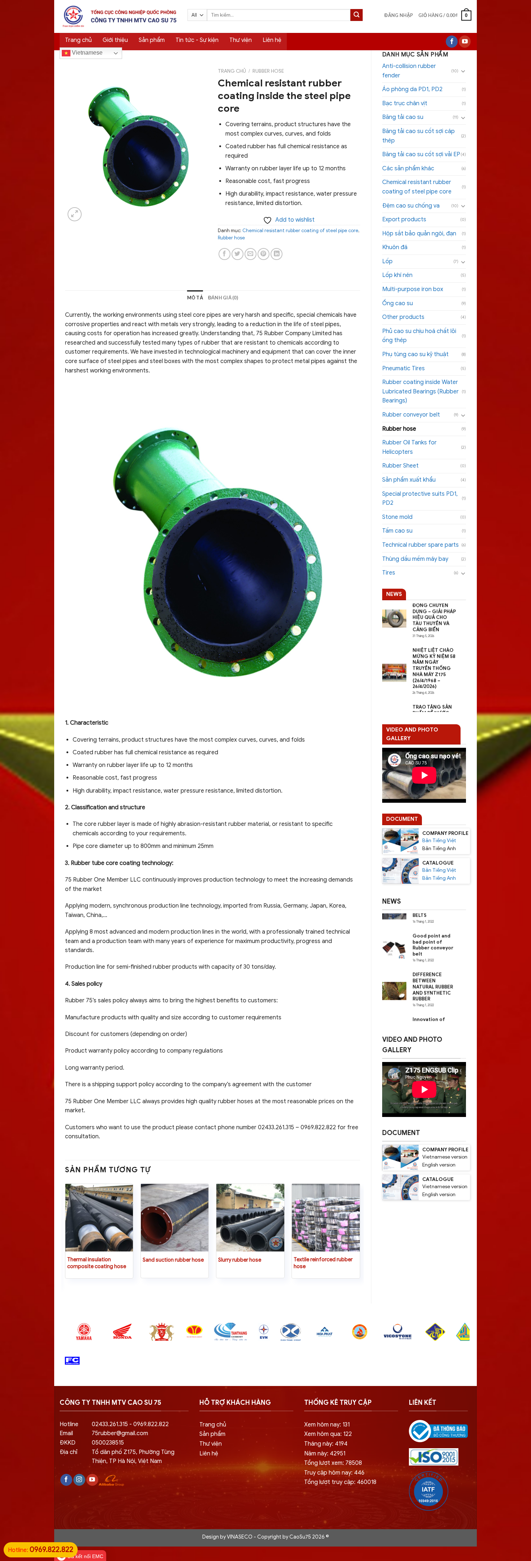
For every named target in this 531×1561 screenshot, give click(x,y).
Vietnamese (86, 53)
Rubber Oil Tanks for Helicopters (409, 447)
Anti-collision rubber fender (409, 71)
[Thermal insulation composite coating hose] (99, 1218)
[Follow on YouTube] (465, 41)
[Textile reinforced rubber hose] (326, 1218)
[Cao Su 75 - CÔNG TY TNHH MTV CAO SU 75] (118, 16)
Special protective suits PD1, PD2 (420, 498)
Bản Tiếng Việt (439, 840)
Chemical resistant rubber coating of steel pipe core (417, 187)
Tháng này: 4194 (325, 1443)
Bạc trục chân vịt (404, 103)
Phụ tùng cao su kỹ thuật (415, 354)
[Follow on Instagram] (79, 1480)
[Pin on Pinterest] (263, 254)
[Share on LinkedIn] (276, 254)
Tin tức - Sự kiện (197, 40)
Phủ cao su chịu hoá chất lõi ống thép (419, 336)
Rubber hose (399, 428)
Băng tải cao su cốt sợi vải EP (421, 154)
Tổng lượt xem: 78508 (333, 1463)
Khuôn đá (394, 247)
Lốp (387, 261)
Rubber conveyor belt (411, 414)
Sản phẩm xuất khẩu (409, 479)
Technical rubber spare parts (420, 545)
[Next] (359, 1237)
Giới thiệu (115, 40)
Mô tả (195, 297)
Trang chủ (78, 40)
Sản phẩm (152, 40)
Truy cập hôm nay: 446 (334, 1472)
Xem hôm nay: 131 (327, 1424)
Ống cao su (397, 303)
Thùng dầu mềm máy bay (415, 559)
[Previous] (65, 1237)
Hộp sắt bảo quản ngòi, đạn (419, 233)
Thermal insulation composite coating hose (96, 1263)
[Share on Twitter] (237, 254)
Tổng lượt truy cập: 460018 (340, 1482)
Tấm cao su (397, 530)
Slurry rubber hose (239, 1260)
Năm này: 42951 (324, 1453)
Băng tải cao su (402, 117)
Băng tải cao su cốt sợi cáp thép (418, 136)
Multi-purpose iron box (412, 289)
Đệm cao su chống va (411, 205)
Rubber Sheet (400, 465)
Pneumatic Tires (403, 368)
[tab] (195, 297)
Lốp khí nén (397, 275)
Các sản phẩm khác (408, 168)
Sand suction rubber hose (173, 1260)
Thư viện (240, 40)
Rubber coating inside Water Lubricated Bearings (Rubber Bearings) (420, 391)
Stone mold (397, 517)
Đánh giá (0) (223, 297)
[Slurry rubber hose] (250, 1218)
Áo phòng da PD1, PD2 (412, 89)
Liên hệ (272, 40)
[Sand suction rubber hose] (175, 1218)
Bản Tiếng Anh (439, 878)
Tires (388, 572)
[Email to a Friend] (250, 254)
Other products (403, 317)
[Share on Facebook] (224, 254)
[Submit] (356, 15)
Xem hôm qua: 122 (328, 1434)
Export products (404, 219)
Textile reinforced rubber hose (323, 1263)
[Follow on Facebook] (452, 41)
